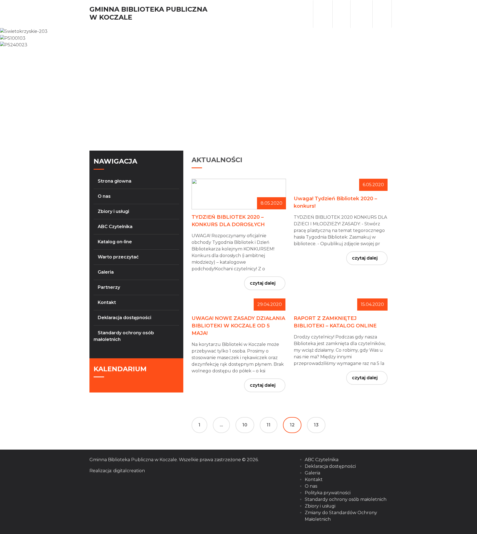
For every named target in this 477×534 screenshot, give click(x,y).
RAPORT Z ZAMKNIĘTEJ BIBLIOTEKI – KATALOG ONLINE (335, 322)
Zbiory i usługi (113, 211)
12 (292, 425)
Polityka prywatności (328, 492)
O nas (104, 196)
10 (244, 425)
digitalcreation (129, 470)
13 (316, 425)
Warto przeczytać (118, 257)
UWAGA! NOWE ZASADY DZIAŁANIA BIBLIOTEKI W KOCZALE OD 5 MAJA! (238, 325)
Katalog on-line (115, 241)
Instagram (362, 14)
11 (269, 425)
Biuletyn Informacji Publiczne (322, 14)
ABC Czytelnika (115, 226)
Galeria (106, 272)
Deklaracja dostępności (124, 317)
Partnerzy (109, 287)
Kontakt (107, 302)
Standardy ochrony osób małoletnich (345, 499)
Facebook (341, 14)
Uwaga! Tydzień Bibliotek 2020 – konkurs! (335, 202)
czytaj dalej (262, 283)
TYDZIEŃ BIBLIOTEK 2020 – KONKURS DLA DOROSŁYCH (228, 221)
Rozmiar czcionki (382, 13)
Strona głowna (114, 181)
